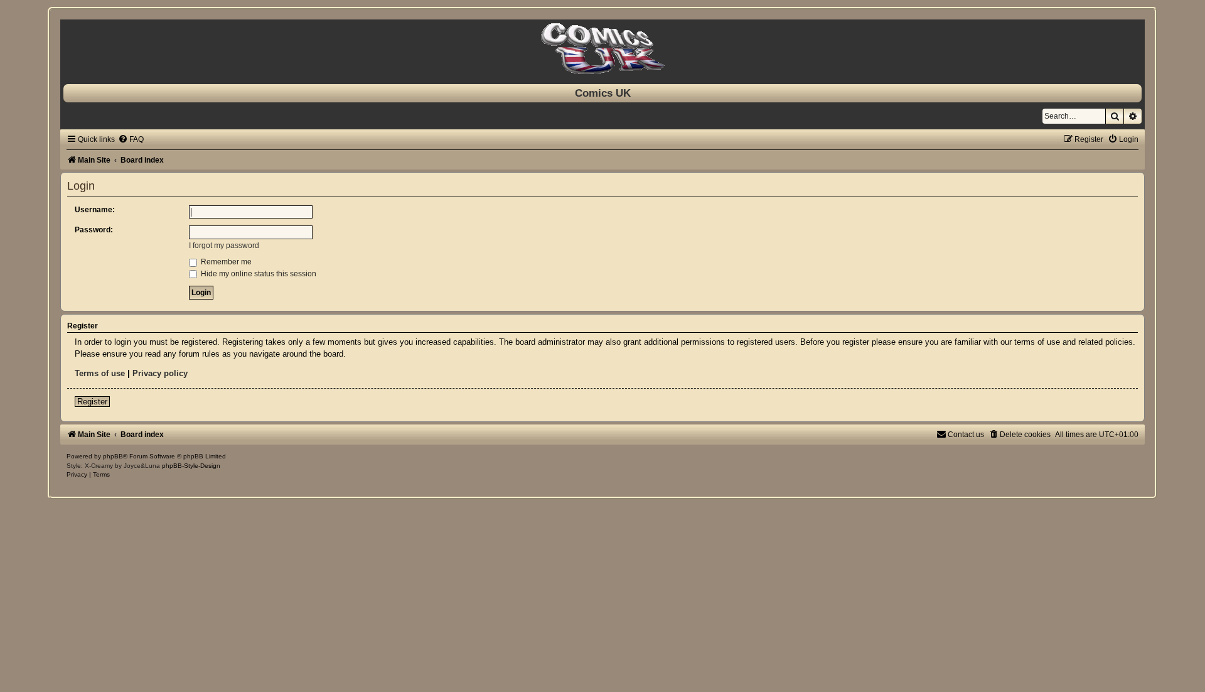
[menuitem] (131, 139)
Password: (94, 229)
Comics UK (603, 93)
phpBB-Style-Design (191, 465)
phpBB (113, 456)
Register (92, 401)
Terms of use (100, 373)
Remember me (225, 261)
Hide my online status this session (257, 273)
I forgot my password (224, 245)
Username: (95, 209)
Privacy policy (160, 373)
